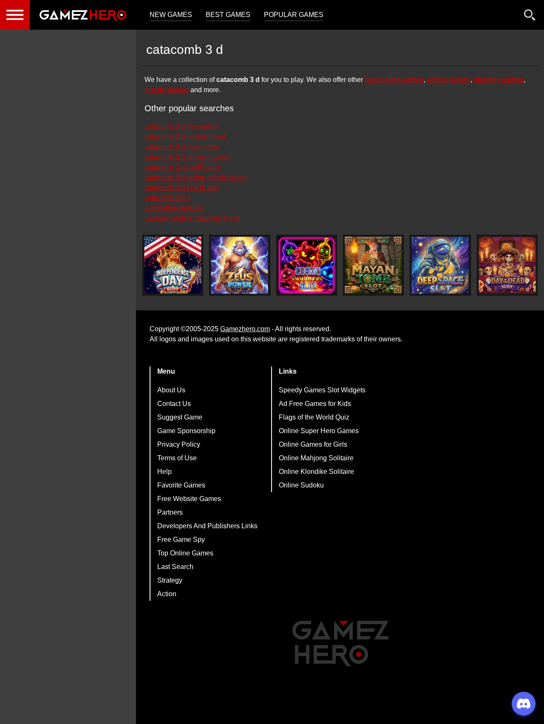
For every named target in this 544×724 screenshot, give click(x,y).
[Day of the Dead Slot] (507, 265)
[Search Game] (530, 16)
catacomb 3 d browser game (187, 157)
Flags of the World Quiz (314, 417)
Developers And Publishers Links (207, 526)
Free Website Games (189, 498)
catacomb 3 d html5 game (183, 167)
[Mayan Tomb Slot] (373, 265)
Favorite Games (181, 485)
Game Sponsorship (186, 430)
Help (164, 471)
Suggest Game (179, 417)
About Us (171, 390)
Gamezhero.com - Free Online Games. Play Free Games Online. (83, 15)
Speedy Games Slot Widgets (322, 390)
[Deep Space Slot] (440, 265)
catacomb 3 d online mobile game (195, 177)
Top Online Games (185, 553)
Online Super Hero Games (319, 430)
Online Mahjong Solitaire (316, 458)
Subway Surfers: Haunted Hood (192, 218)
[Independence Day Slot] (173, 265)
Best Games (228, 14)
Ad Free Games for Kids (315, 403)
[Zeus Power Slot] (239, 265)
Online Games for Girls (313, 444)
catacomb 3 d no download (185, 136)
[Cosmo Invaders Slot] (307, 265)
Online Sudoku (301, 485)
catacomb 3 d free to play (182, 187)
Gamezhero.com (245, 328)
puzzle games (166, 89)
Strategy (169, 580)
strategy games (499, 79)
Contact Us (174, 403)
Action (166, 593)
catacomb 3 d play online (182, 146)
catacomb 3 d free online (181, 126)
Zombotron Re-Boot (174, 207)
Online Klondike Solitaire (316, 471)
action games (448, 79)
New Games (171, 14)
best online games (394, 79)
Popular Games (293, 14)
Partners (170, 512)
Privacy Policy (178, 444)
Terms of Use (177, 458)
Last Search (175, 566)
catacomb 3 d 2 (167, 197)
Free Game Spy (181, 539)
